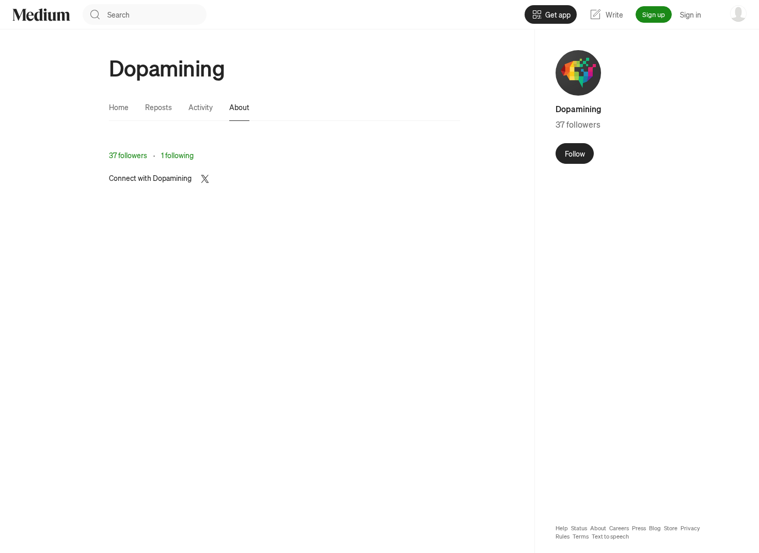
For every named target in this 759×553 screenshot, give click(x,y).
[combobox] (157, 14)
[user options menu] (738, 13)
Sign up (653, 14)
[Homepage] (41, 14)
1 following (177, 155)
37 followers (128, 155)
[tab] (119, 107)
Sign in (690, 14)
